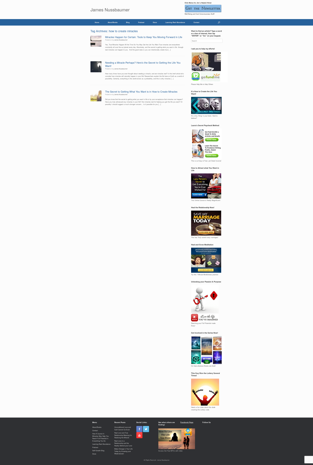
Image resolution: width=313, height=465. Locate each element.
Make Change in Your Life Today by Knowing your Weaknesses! (123, 451)
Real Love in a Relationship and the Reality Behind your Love (123, 443)
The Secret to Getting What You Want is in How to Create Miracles (141, 91)
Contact (196, 22)
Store (155, 22)
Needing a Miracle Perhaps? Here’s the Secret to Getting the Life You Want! (142, 64)
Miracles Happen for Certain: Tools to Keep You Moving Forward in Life (143, 37)
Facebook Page (186, 422)
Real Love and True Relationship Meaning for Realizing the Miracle (123, 435)
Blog (128, 22)
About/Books (112, 22)
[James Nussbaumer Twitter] (146, 429)
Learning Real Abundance (175, 22)
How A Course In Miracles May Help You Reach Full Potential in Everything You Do (100, 437)
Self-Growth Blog (98, 450)
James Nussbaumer (121, 40)
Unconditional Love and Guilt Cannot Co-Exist (122, 428)
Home (97, 22)
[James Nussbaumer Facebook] (139, 429)
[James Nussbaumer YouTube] (139, 435)
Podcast (141, 22)
